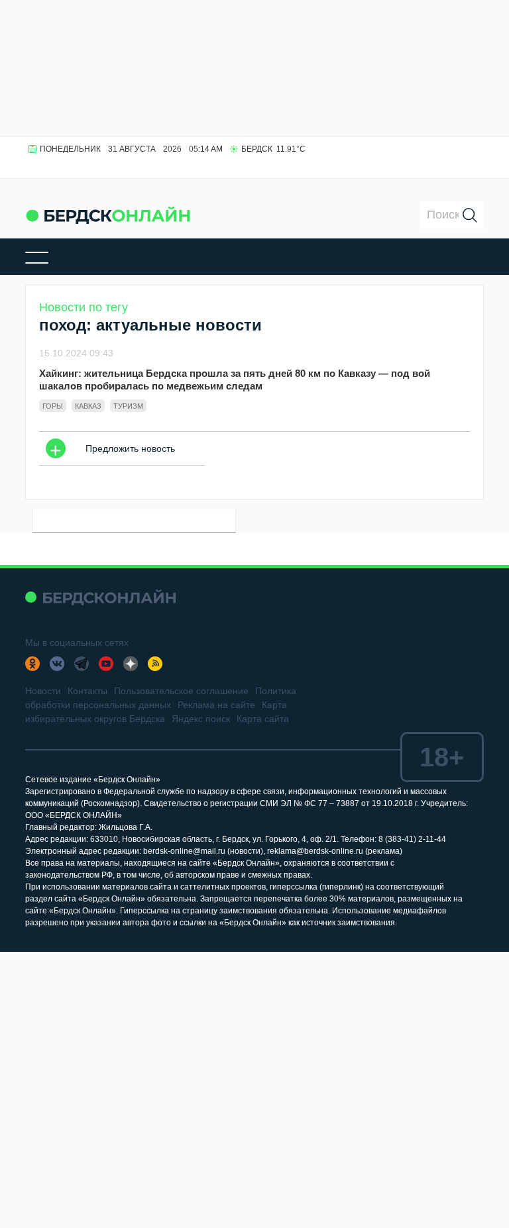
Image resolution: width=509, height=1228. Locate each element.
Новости (43, 691)
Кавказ (88, 406)
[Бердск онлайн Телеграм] (81, 663)
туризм (128, 406)
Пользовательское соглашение (181, 691)
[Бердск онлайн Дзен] (130, 663)
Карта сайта (263, 718)
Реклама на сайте (216, 704)
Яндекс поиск (201, 718)
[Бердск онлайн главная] (100, 597)
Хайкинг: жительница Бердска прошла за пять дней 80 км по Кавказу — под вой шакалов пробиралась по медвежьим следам (234, 379)
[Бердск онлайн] (108, 215)
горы (52, 406)
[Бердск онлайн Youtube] (106, 663)
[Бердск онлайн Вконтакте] (57, 663)
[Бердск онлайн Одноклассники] (32, 663)
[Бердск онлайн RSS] (155, 663)
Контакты (87, 691)
